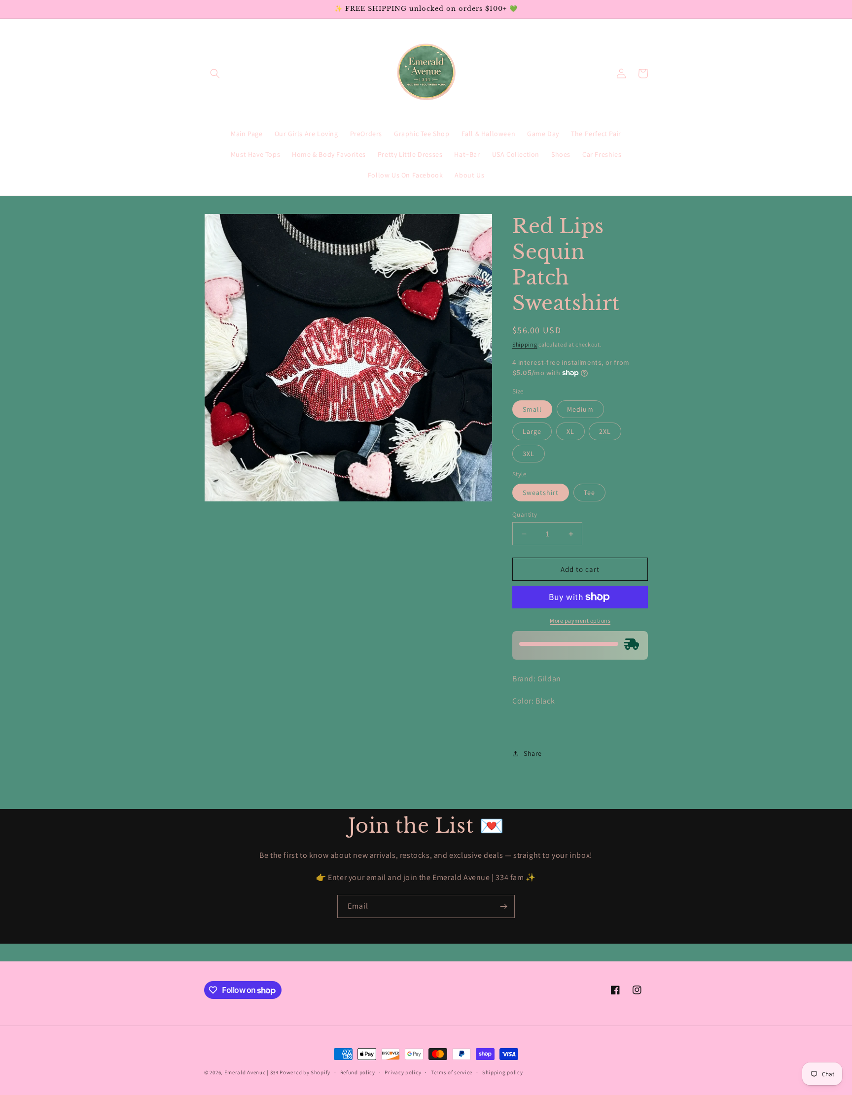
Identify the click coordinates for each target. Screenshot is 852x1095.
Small (532, 409)
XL (570, 431)
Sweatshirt (541, 492)
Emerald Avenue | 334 (251, 1072)
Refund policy (357, 1072)
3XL (528, 453)
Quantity (524, 514)
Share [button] (533, 753)
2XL (605, 431)
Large (532, 431)
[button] (215, 73)
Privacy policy (403, 1072)
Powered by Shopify (305, 1072)
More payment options (580, 620)
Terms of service (451, 1072)
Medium (580, 409)
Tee (589, 492)
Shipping (524, 344)
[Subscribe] (503, 906)
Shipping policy (502, 1072)
